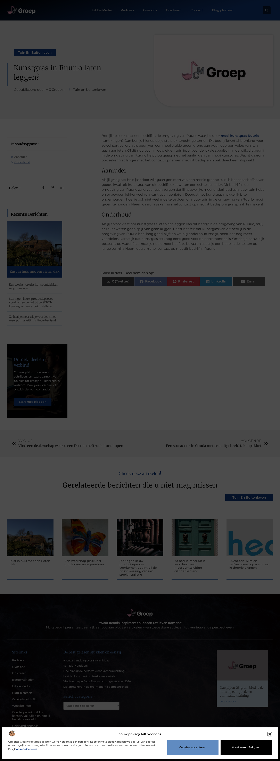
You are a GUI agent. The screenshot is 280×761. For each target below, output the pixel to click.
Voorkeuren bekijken (246, 747)
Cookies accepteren (192, 747)
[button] (270, 734)
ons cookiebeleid (26, 749)
